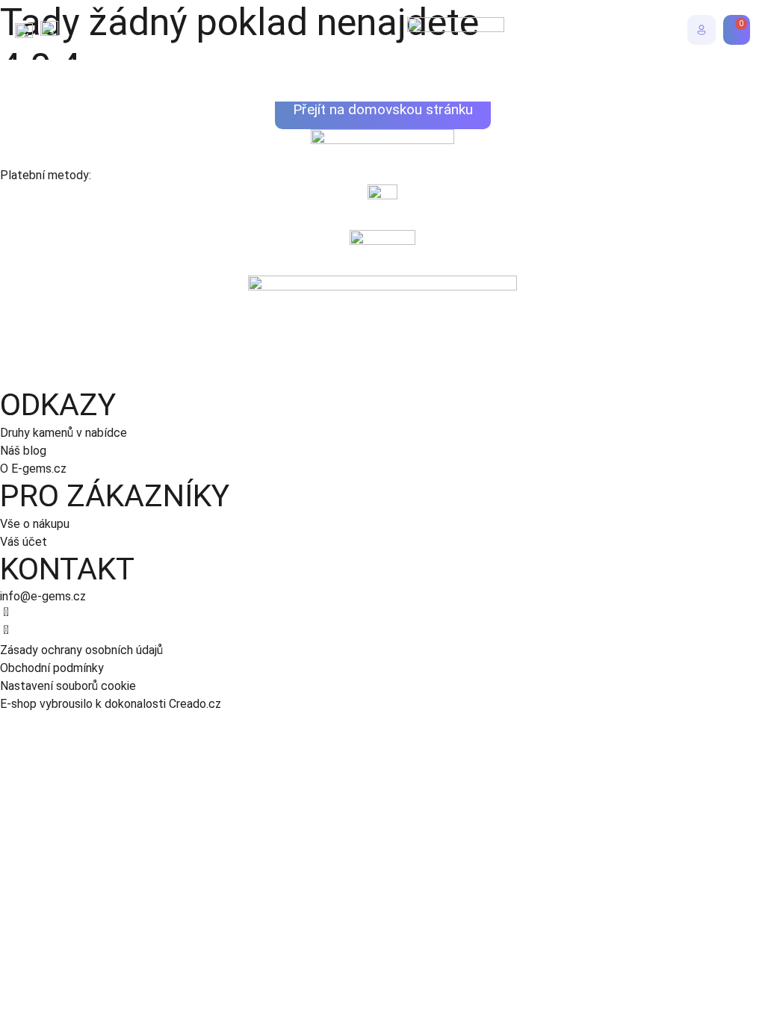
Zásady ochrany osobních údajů (81, 650)
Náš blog (23, 451)
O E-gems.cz (33, 468)
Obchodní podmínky (52, 668)
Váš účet (23, 542)
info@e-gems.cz (43, 596)
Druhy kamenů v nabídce (63, 433)
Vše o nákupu (34, 524)
